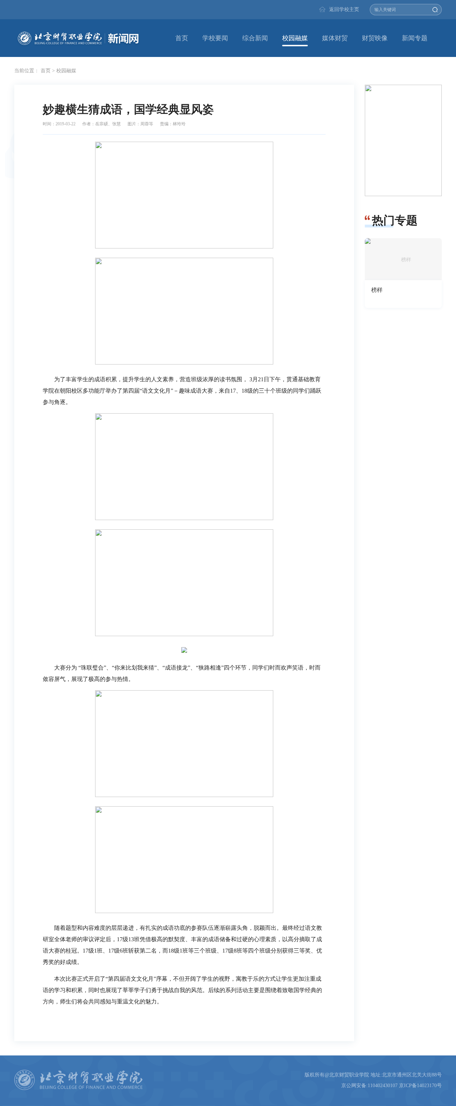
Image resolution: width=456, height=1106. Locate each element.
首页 (181, 38)
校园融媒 (295, 38)
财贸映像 (375, 38)
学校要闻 (215, 38)
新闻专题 (415, 38)
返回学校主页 (344, 9)
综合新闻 (255, 38)
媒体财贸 (335, 38)
